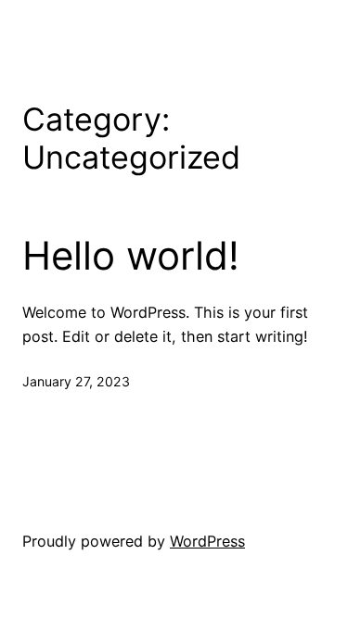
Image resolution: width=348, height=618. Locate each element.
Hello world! (130, 256)
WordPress (207, 541)
